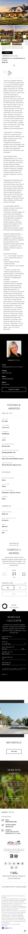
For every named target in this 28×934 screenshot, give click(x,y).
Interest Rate (6, 657)
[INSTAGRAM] (9, 863)
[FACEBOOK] (5, 863)
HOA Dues (5, 662)
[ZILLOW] (11, 867)
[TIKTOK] (16, 867)
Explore (14, 751)
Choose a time (7, 583)
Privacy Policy (21, 887)
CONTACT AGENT (14, 389)
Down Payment (7, 647)
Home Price (5, 636)
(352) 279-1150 (7, 372)
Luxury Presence (14, 878)
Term (3, 641)
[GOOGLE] (22, 863)
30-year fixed (6, 644)
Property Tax (6, 652)
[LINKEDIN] (14, 863)
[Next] (23, 574)
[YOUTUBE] (18, 863)
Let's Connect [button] (14, 798)
